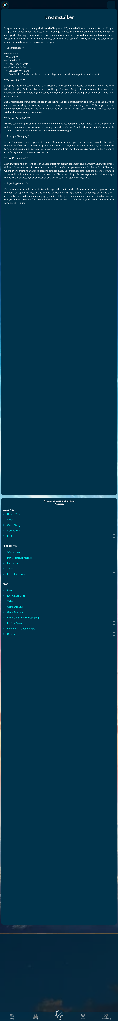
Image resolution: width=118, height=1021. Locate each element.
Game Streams (15, 606)
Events (10, 590)
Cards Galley (13, 525)
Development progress (19, 557)
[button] (111, 5)
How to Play (13, 514)
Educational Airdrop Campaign (23, 617)
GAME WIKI (8, 510)
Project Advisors (16, 574)
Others (11, 634)
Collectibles (13, 530)
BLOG (5, 584)
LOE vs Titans (14, 623)
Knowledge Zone (16, 595)
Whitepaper (13, 552)
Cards (10, 519)
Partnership (13, 563)
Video (10, 601)
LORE (10, 536)
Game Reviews (15, 612)
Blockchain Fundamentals (21, 628)
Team (10, 568)
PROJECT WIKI (10, 546)
